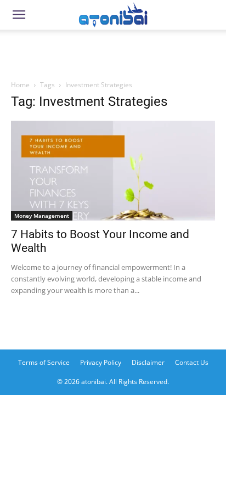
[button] (18, 15)
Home (20, 84)
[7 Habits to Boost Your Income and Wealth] (113, 171)
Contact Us (191, 362)
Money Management (41, 215)
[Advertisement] (113, 51)
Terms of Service (44, 362)
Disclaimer (148, 362)
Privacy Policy (100, 362)
